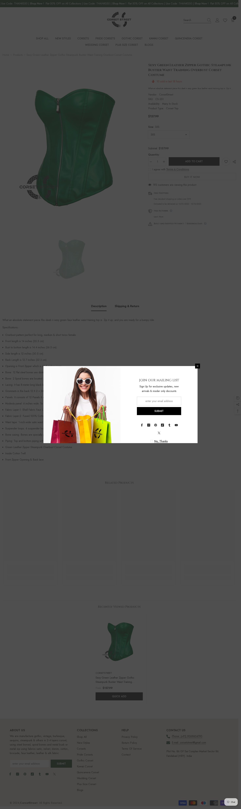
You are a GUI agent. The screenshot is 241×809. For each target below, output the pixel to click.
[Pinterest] (155, 425)
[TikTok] (162, 425)
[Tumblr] (169, 425)
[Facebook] (141, 425)
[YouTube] (176, 425)
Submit (159, 411)
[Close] (197, 366)
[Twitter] (159, 433)
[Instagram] (148, 425)
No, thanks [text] (161, 441)
